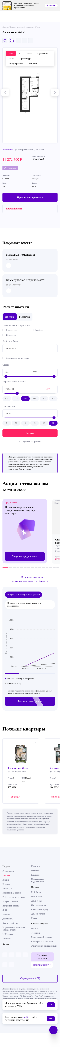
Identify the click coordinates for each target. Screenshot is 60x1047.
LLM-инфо (7, 934)
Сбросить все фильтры (31, 442)
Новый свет (7, 150)
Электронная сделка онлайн (44, 946)
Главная (5, 27)
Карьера (6, 875)
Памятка (6, 914)
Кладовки (35, 875)
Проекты (35, 887)
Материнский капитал (41, 937)
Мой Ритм (36, 892)
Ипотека (35, 928)
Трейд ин (35, 933)
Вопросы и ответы (10, 906)
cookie (25, 1017)
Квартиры (35, 866)
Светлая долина (38, 905)
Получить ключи (10, 901)
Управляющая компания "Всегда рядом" (13, 928)
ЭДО (4, 910)
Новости (6, 884)
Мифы (34, 918)
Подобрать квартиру (42, 956)
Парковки (35, 870)
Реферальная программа (13, 897)
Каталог (6, 944)
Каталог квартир (16, 27)
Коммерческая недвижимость (38, 880)
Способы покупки (39, 924)
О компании (8, 871)
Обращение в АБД (30, 978)
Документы (7, 919)
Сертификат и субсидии (42, 941)
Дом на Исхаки (38, 914)
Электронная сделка (11, 893)
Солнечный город (39, 909)
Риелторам (7, 888)
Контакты (6, 938)
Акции (5, 880)
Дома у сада (36, 901)
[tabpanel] (24, 531)
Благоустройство (10, 923)
